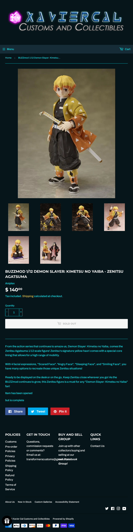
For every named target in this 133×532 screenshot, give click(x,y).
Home (8, 58)
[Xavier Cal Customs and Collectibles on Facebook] (112, 508)
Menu (10, 49)
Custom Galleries (43, 502)
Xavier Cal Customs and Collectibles (31, 519)
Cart (127, 49)
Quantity (9, 305)
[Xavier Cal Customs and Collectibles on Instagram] (118, 508)
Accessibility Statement (67, 502)
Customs (10, 441)
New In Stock (25, 502)
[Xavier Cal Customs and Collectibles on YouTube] (124, 508)
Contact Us (97, 445)
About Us (10, 502)
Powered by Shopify (63, 519)
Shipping (27, 296)
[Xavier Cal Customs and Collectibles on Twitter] (107, 508)
